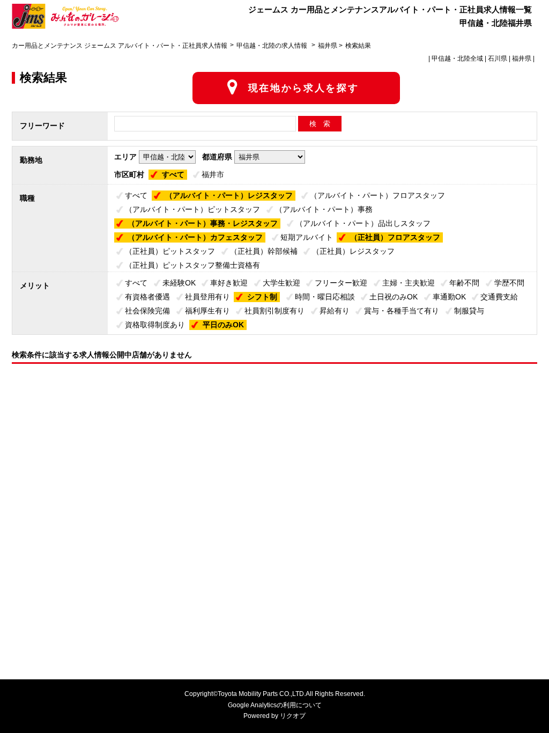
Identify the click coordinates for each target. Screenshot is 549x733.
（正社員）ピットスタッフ (170, 251)
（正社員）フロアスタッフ (395, 237)
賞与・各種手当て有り (401, 310)
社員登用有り (207, 296)
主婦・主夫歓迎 (408, 282)
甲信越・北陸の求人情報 (272, 45)
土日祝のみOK (393, 296)
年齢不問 (464, 282)
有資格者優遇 (147, 296)
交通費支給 (499, 296)
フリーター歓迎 (341, 282)
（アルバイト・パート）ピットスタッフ (192, 209)
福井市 (213, 174)
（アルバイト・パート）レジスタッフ (229, 195)
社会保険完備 (147, 310)
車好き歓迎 (229, 282)
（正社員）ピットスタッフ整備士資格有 (192, 265)
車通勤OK (449, 296)
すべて (173, 174)
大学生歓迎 (281, 282)
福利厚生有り (207, 310)
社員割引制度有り (274, 310)
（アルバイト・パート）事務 (324, 209)
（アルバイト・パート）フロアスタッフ (377, 195)
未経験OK (179, 282)
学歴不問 (509, 282)
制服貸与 (469, 310)
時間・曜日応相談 (325, 296)
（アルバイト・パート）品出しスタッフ (363, 223)
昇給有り (335, 310)
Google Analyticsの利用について (275, 705)
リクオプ (293, 716)
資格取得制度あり (155, 324)
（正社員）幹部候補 (264, 251)
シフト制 (262, 296)
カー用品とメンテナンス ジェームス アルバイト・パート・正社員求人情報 (119, 45)
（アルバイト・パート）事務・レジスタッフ (203, 223)
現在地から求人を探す (303, 88)
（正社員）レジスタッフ (353, 251)
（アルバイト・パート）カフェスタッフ (195, 237)
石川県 (497, 58)
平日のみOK (223, 324)
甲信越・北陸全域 (457, 58)
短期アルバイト (306, 237)
